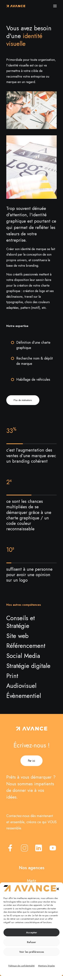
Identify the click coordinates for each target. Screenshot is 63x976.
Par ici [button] (31, 761)
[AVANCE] (15, 6)
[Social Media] (29, 655)
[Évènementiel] (29, 695)
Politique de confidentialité (21, 965)
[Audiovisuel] (29, 685)
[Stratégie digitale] (29, 665)
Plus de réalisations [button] (23, 400)
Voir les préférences (31, 952)
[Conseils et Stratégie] (29, 621)
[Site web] (29, 635)
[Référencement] (29, 645)
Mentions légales (46, 965)
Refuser (31, 942)
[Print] (29, 675)
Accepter (31, 932)
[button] (57, 889)
